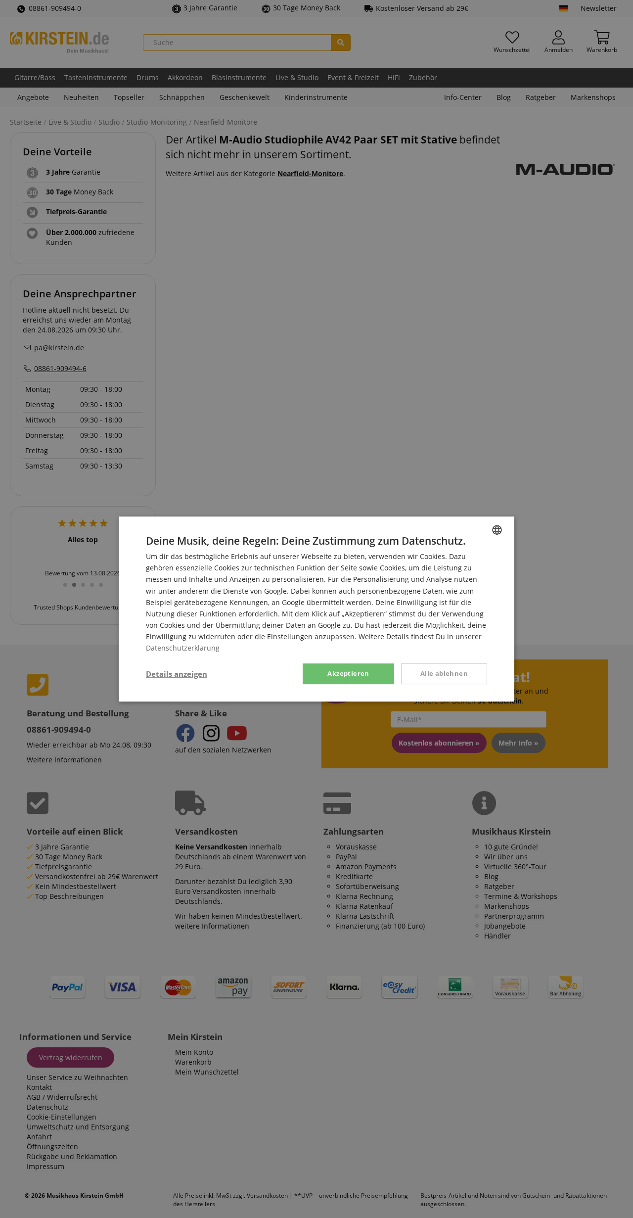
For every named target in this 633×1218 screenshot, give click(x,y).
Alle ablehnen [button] (444, 673)
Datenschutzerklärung (183, 648)
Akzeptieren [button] (348, 673)
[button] (176, 673)
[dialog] (316, 609)
